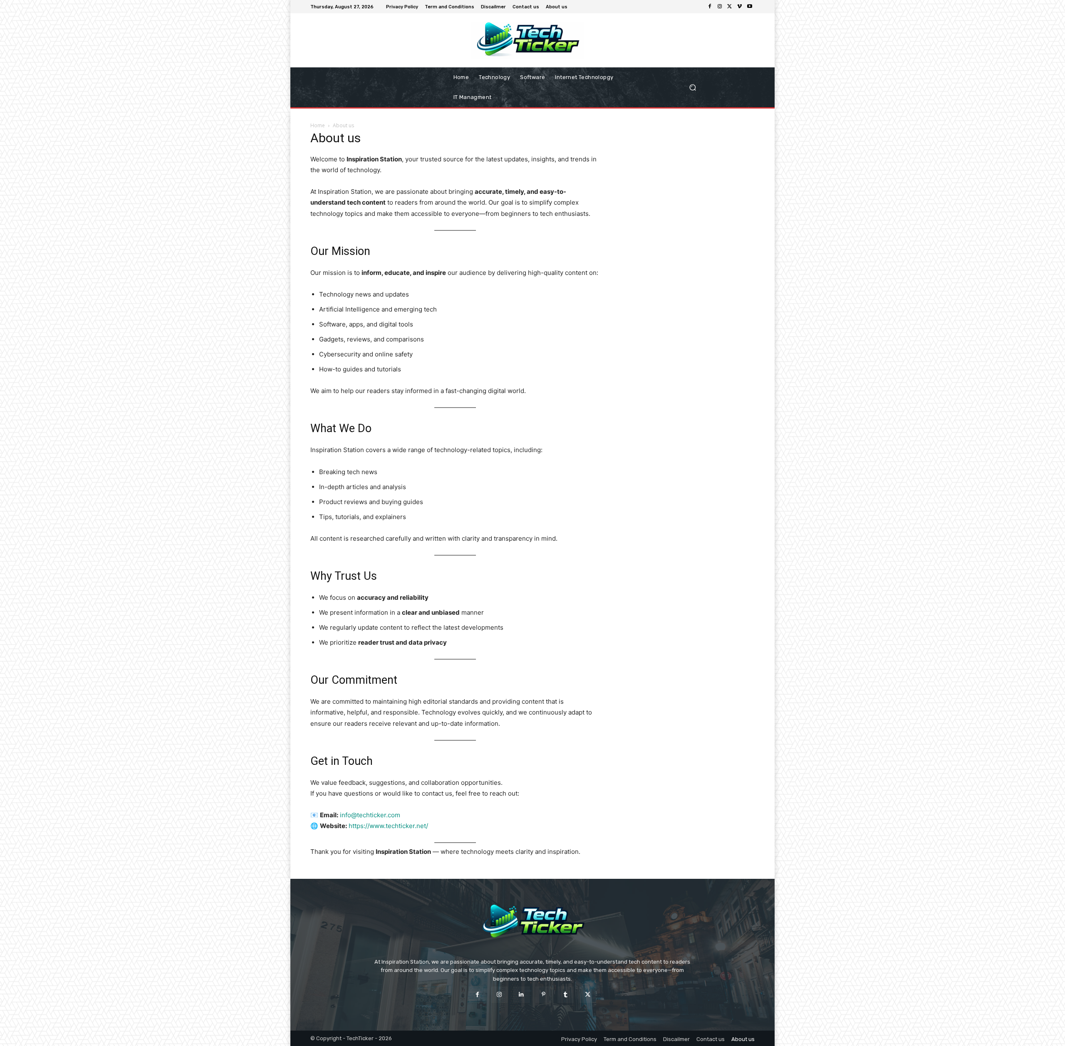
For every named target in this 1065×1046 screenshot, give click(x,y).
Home (317, 125)
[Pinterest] (543, 995)
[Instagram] (720, 7)
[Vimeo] (740, 7)
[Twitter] (730, 7)
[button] (719, 87)
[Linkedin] (521, 995)
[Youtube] (750, 7)
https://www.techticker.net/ (388, 826)
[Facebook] (710, 7)
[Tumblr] (565, 995)
